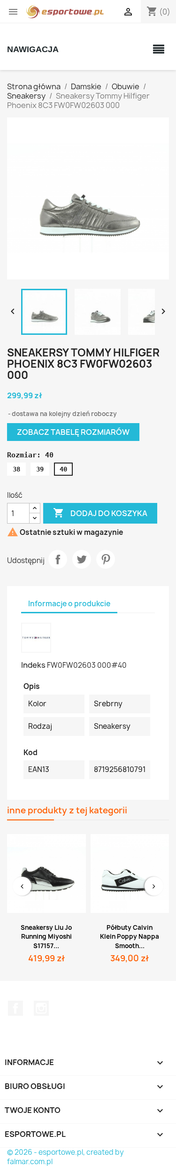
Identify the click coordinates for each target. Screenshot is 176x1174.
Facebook (15, 1008)
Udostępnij (57, 559)
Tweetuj (81, 559)
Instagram (41, 1008)
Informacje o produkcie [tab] (69, 604)
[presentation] (22, 886)
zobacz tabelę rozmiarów (73, 432)
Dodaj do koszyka (100, 512)
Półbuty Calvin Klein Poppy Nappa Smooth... (129, 936)
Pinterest (105, 559)
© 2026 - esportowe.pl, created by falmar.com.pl (65, 1156)
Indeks (33, 665)
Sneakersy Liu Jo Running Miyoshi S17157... (46, 936)
